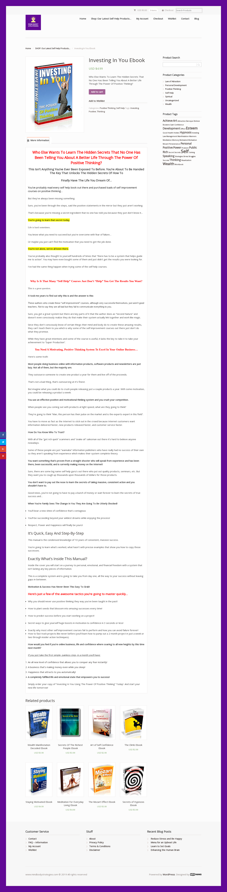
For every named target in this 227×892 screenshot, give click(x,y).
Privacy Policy (96, 842)
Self (185, 151)
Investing (134, 108)
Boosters (166, 125)
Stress (185, 156)
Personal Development (176, 85)
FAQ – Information (38, 842)
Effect (183, 129)
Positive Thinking (107, 108)
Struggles (191, 156)
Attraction (182, 121)
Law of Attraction (173, 81)
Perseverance (174, 144)
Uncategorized (172, 100)
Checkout (169, 10)
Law (164, 136)
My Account (142, 18)
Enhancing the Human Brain (165, 849)
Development (171, 128)
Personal (186, 143)
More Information (39, 140)
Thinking (101, 111)
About (92, 838)
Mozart (166, 144)
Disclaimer (94, 849)
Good (165, 133)
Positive (92, 111)
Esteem (192, 128)
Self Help (120, 108)
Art (175, 120)
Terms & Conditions (99, 846)
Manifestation (183, 136)
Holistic (176, 133)
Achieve (168, 120)
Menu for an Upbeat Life (164, 842)
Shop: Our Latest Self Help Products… (111, 18)
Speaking (168, 156)
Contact (185, 18)
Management (171, 136)
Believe (197, 121)
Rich (165, 152)
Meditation (167, 140)
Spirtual (168, 96)
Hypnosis (185, 132)
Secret (171, 152)
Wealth (168, 104)
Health (170, 133)
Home (83, 18)
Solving (192, 152)
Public (193, 147)
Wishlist (172, 18)
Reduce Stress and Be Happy (166, 838)
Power (177, 147)
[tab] (38, 140)
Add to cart (97, 91)
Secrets (177, 152)
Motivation (192, 140)
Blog (196, 18)
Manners (192, 136)
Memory (175, 140)
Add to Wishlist (97, 100)
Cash (172, 125)
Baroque (189, 121)
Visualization (186, 160)
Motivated (184, 140)
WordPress (169, 874)
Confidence (179, 125)
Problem (185, 148)
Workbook (179, 164)
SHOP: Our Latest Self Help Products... (52, 48)
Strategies (179, 156)
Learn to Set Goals (160, 846)
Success (166, 160)
